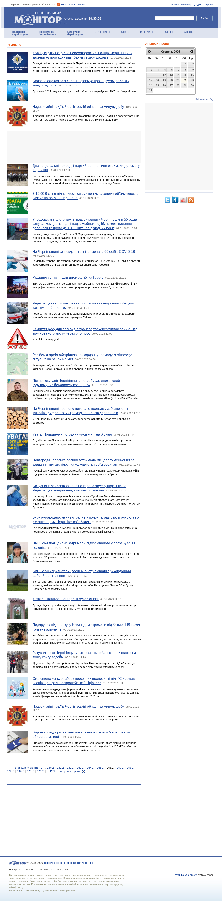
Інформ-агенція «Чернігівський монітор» (36, 13)
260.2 (50, 767)
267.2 (120, 767)
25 (157, 85)
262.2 (70, 767)
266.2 (110, 767)
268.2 (130, 767)
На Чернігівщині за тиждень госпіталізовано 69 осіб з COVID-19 (84, 252)
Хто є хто (189, 31)
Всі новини (202, 99)
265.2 (100, 767)
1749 (53, 771)
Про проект (15, 869)
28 (178, 85)
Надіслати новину (181, 4)
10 (150, 74)
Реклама (29, 869)
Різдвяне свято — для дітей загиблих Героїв (68, 277)
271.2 (30, 771)
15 (185, 74)
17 (150, 80)
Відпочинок (147, 31)
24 (150, 85)
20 (171, 80)
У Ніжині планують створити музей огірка (66, 599)
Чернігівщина (20, 33)
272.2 (40, 771)
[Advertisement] (74, 147)
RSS (63, 4)
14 (178, 74)
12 (164, 74)
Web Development (186, 875)
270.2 (20, 771)
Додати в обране (203, 4)
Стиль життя (102, 31)
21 (178, 80)
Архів (67, 869)
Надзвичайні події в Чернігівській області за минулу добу (78, 107)
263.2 (80, 767)
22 (185, 80)
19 (164, 80)
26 (164, 85)
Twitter (70, 4)
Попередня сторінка (25, 767)
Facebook (79, 4)
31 (150, 90)
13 (171, 74)
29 (185, 85)
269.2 (10, 771)
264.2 (90, 767)
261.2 (60, 767)
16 (192, 74)
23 (192, 80)
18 (157, 80)
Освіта (125, 31)
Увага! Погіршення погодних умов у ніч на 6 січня (72, 434)
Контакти (56, 869)
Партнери (43, 869)
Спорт (169, 31)
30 (192, 85)
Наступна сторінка (69, 771)
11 (157, 74)
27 (171, 85)
